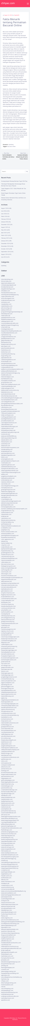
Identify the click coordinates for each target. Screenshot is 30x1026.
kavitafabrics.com (6, 717)
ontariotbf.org (5, 327)
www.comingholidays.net (8, 568)
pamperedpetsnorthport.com (10, 461)
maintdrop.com (6, 350)
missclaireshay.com (7, 279)
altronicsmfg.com (6, 308)
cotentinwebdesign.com (8, 386)
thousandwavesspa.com (8, 730)
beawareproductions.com (9, 639)
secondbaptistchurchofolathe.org (11, 977)
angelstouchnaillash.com (8, 476)
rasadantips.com (6, 304)
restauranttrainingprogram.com (11, 501)
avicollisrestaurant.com (8, 736)
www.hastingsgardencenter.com (11, 895)
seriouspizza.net (6, 763)
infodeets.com (5, 291)
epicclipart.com (5, 346)
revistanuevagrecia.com (8, 629)
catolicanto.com (6, 518)
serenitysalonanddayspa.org (9, 294)
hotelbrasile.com (6, 375)
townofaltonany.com (7, 696)
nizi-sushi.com (5, 663)
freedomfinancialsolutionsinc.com (11, 828)
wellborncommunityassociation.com (12, 369)
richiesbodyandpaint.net (8, 285)
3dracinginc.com (6, 574)
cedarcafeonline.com (7, 296)
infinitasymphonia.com (8, 616)
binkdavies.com (6, 602)
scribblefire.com (6, 528)
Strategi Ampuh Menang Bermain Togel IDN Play (14, 181)
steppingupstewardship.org (9, 868)
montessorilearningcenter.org (10, 933)
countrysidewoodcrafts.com (9, 323)
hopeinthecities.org (7, 551)
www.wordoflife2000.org (8, 436)
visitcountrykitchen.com (8, 681)
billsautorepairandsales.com (9, 929)
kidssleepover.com (6, 314)
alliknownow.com (6, 581)
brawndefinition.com (7, 597)
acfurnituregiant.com (7, 298)
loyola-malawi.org (6, 543)
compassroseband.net (8, 765)
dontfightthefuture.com (8, 419)
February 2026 (5, 219)
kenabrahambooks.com (8, 606)
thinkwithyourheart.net (8, 430)
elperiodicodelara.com (8, 283)
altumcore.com (5, 767)
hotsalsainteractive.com (8, 293)
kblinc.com (4, 457)
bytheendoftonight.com (8, 549)
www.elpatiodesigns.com (8, 912)
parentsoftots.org (6, 788)
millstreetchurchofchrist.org (9, 946)
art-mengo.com (6, 665)
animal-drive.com (6, 769)
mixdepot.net (5, 883)
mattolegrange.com (7, 675)
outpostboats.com (6, 547)
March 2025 (4, 235)
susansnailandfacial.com (8, 813)
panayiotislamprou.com (8, 363)
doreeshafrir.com (6, 635)
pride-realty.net (5, 950)
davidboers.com (6, 795)
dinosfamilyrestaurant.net (9, 396)
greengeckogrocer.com (8, 489)
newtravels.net (5, 315)
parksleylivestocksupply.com (9, 535)
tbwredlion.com (6, 927)
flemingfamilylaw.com (7, 967)
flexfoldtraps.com (6, 830)
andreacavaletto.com (7, 533)
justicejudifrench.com (7, 648)
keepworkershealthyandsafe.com (11, 331)
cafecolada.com (6, 562)
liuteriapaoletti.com (7, 702)
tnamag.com (5, 770)
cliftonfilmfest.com (7, 424)
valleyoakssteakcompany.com (10, 749)
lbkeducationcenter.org (8, 520)
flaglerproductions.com (8, 595)
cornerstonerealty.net (7, 889)
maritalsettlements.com (8, 690)
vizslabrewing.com (6, 449)
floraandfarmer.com (7, 405)
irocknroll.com (5, 434)
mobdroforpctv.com (7, 554)
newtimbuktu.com (6, 306)
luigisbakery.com (6, 874)
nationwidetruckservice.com (9, 723)
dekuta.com (4, 879)
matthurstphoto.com (7, 939)
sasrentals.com (5, 484)
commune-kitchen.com (8, 608)
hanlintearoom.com (7, 956)
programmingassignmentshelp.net (11, 312)
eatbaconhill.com (6, 310)
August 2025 (4, 227)
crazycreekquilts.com (7, 600)
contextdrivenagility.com (8, 640)
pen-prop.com (5, 814)
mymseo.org (5, 979)
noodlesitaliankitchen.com (9, 333)
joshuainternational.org (8, 811)
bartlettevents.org (6, 379)
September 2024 (5, 251)
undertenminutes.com (8, 300)
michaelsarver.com (6, 488)
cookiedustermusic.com (8, 713)
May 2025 (4, 230)
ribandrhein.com (6, 514)
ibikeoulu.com (5, 642)
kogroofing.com (6, 356)
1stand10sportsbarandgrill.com (10, 472)
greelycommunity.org (7, 621)
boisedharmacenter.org (8, 537)
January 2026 (4, 222)
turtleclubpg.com (6, 725)
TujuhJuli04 (16, 15)
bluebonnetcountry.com (8, 344)
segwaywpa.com (6, 778)
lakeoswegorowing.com (8, 971)
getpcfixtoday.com (6, 340)
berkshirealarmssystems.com (10, 447)
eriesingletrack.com (7, 459)
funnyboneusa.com (7, 711)
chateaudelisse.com (7, 367)
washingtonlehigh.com (8, 872)
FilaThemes (15, 1019)
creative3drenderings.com (9, 790)
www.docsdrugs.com (7, 847)
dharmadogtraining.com (8, 983)
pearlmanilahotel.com (7, 348)
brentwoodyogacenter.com (9, 864)
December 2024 (5, 243)
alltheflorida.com (6, 941)
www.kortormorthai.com (8, 834)
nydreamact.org (6, 335)
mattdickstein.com (6, 799)
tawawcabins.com (6, 440)
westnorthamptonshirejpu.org (10, 373)
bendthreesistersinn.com (8, 707)
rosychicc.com (5, 545)
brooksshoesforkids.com (8, 772)
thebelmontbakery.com (8, 319)
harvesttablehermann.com (9, 400)
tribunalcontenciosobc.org (9, 585)
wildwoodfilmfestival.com (9, 371)
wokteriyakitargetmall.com (9, 493)
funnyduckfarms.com (7, 958)
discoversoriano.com (7, 564)
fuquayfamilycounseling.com (10, 973)
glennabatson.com (7, 591)
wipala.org (4, 541)
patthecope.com (6, 759)
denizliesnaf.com (6, 755)
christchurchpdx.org (7, 604)
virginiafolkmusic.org (7, 510)
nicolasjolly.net (5, 614)
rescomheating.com (7, 988)
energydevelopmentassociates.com (12, 403)
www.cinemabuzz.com (8, 881)
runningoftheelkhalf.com (8, 822)
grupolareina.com (6, 382)
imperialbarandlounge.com (9, 426)
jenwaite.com (5, 960)
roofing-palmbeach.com (8, 417)
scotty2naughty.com (7, 633)
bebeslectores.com (7, 392)
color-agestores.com (7, 539)
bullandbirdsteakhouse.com (9, 855)
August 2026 (4, 208)
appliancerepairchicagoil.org (10, 325)
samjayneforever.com (7, 937)
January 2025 (4, 241)
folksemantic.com (6, 442)
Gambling (11, 144)
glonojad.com (5, 627)
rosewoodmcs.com (7, 885)
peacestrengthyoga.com (8, 826)
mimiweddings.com (7, 990)
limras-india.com (6, 281)
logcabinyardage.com (7, 793)
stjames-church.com (7, 631)
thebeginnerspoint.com (8, 566)
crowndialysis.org (6, 499)
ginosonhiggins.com (7, 686)
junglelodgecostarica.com (9, 677)
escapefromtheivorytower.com (10, 411)
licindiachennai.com (7, 287)
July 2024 (3, 257)
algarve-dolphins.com (7, 683)
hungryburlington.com (8, 656)
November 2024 (5, 246)
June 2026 (4, 213)
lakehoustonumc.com (7, 803)
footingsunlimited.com (8, 843)
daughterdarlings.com (8, 289)
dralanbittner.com (6, 451)
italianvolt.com (5, 445)
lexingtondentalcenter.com (9, 495)
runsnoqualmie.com (7, 845)
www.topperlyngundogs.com (10, 820)
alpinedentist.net (6, 358)
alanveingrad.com (6, 684)
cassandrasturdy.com (7, 556)
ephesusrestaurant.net (8, 906)
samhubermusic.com (7, 998)
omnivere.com (5, 302)
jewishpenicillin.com (7, 505)
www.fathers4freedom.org (9, 818)
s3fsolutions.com (6, 407)
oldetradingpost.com (7, 388)
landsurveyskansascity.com (9, 839)
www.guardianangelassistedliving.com (13, 922)
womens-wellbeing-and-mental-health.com (14, 509)
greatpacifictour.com (7, 727)
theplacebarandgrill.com (8, 740)
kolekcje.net (4, 516)
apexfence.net (5, 1000)
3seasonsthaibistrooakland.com (11, 526)
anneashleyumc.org (7, 837)
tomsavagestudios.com (8, 507)
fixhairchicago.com (7, 753)
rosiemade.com (6, 463)
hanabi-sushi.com (6, 876)
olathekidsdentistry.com (8, 467)
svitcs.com (4, 761)
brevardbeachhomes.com (9, 409)
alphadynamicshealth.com (9, 952)
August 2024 (4, 254)
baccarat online (11, 146)
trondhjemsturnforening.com (10, 923)
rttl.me (3, 987)
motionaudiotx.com (7, 985)
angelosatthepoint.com (8, 746)
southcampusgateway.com (9, 365)
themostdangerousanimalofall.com (12, 577)
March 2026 (4, 216)
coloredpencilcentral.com (9, 423)
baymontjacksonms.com (8, 694)
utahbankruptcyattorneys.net (10, 432)
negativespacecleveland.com (10, 700)
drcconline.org (5, 738)
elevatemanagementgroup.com (10, 962)
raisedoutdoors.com (7, 428)
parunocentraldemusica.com (10, 920)
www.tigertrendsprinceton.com (10, 816)
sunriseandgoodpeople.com (9, 704)
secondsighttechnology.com (9, 486)
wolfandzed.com (6, 878)
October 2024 (5, 249)
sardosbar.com (5, 444)
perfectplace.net (6, 524)
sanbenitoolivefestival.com (9, 558)
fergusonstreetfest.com (8, 935)
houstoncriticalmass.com (8, 575)
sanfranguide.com (6, 570)
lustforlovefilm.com (7, 612)
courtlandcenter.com (7, 732)
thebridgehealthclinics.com (9, 782)
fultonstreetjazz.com (7, 377)
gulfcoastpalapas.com (8, 780)
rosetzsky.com (5, 625)
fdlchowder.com (6, 851)
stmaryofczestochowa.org (9, 646)
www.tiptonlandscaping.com (10, 866)
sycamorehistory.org (7, 887)
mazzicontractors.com (8, 902)
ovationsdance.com (7, 512)
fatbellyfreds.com (6, 910)
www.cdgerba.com (7, 918)
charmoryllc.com (6, 572)
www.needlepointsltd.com (9, 853)
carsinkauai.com (6, 944)
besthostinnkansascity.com (9, 992)
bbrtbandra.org (6, 342)
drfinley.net (4, 965)
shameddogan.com (7, 786)
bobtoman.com (6, 352)
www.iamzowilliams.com (8, 893)
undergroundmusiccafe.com (10, 996)
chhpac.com (8, 3)
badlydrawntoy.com (7, 801)
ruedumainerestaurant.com (9, 623)
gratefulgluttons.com (7, 553)
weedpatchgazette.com (8, 455)
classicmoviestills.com (7, 560)
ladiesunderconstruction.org (10, 390)
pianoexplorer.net (6, 897)
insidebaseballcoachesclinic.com (11, 943)
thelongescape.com (7, 673)
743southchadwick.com (8, 413)
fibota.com (4, 916)
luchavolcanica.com (7, 719)
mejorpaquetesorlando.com (9, 470)
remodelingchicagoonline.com (10, 862)
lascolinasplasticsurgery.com (10, 857)
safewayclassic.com (7, 321)
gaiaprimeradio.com (7, 667)
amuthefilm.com (6, 610)
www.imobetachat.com (8, 797)
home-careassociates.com (9, 532)
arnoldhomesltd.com (7, 421)
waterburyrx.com (6, 742)
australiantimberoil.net (8, 394)
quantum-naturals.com (8, 931)
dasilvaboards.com (7, 589)
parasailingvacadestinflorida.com (11, 948)
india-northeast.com (7, 415)
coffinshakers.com (6, 644)
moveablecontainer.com (8, 380)
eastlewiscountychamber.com (10, 583)
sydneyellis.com (6, 497)
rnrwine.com (5, 969)
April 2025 (4, 232)
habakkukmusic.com (7, 805)
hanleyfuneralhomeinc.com (9, 468)
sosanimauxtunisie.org (8, 354)
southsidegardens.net (8, 899)
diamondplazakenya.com (8, 925)
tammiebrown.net (6, 669)
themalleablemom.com (8, 652)
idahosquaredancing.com (9, 438)
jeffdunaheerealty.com (8, 824)
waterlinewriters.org (7, 784)
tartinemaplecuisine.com (8, 660)
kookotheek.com (6, 361)
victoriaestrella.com (7, 728)
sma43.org (4, 860)
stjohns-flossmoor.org (8, 709)
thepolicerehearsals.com (8, 579)
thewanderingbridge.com (9, 650)
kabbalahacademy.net (7, 478)
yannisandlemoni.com (8, 453)
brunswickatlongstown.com (9, 658)
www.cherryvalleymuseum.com (10, 384)
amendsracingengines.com (9, 832)
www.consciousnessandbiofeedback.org (13, 891)
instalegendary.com (7, 329)
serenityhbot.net (6, 809)
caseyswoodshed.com (8, 751)
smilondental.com (6, 480)
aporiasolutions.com (7, 776)
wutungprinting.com (7, 688)
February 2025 (5, 238)
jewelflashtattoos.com (8, 338)
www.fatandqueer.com (8, 835)
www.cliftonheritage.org (8, 858)
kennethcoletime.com (7, 654)
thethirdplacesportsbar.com (9, 904)
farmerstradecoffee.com (8, 792)
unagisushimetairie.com (8, 337)
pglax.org (4, 698)
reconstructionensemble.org (10, 715)
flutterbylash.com (6, 954)
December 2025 (5, 224)
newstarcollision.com (7, 482)
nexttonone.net (6, 807)
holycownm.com (6, 721)
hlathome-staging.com (8, 491)
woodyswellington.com (8, 908)
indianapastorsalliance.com (9, 748)
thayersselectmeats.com (8, 774)
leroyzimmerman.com (8, 964)
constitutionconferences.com (10, 757)
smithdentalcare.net (7, 994)
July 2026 (3, 211)
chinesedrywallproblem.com (9, 705)
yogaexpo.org (5, 530)
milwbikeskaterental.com (8, 692)
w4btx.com (4, 474)
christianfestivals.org (7, 679)
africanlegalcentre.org (8, 618)
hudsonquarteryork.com (8, 914)
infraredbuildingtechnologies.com (11, 398)
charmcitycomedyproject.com (10, 637)
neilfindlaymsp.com (7, 734)
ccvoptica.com (5, 870)
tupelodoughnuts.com (8, 465)
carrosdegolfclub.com (8, 402)
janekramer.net (5, 662)
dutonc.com (4, 671)
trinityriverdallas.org (7, 522)
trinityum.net (5, 900)
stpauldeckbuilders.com (8, 841)
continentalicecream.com (9, 598)
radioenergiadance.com (8, 359)
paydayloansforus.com (8, 317)
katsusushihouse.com (7, 619)
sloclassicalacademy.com (8, 587)
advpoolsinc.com (6, 744)
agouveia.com (5, 975)
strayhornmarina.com (7, 593)
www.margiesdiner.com (8, 849)
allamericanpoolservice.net (9, 503)
